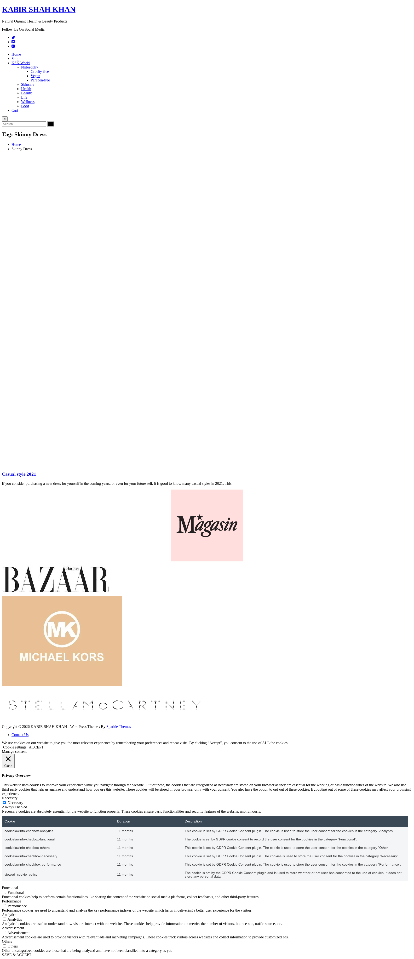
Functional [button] (10, 888)
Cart (15, 110)
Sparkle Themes (118, 727)
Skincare (27, 84)
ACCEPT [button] (36, 747)
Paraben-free (40, 80)
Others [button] (7, 941)
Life (24, 97)
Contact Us (20, 735)
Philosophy (29, 67)
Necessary (15, 803)
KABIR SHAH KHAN (38, 9)
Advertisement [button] (13, 928)
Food (25, 106)
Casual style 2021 (19, 474)
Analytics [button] (9, 915)
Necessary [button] (9, 798)
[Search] (50, 123)
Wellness (27, 102)
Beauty (26, 93)
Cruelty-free (40, 71)
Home (16, 54)
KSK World (21, 63)
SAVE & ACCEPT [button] (16, 955)
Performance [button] (11, 901)
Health (26, 89)
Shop (15, 59)
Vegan (35, 76)
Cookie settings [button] (14, 747)
